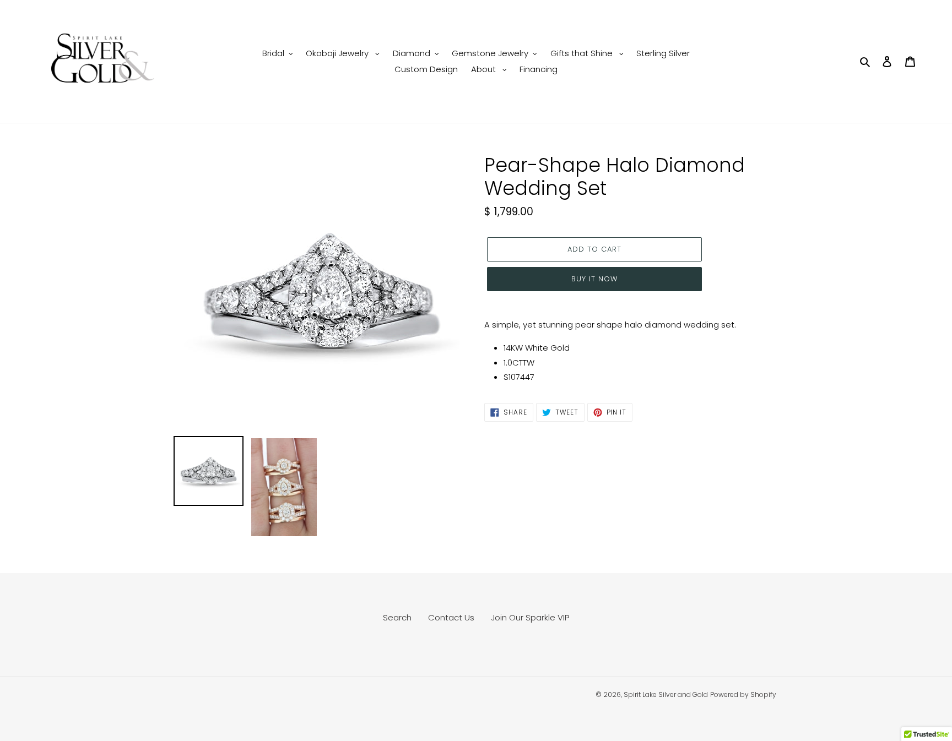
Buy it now (594, 279)
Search (397, 617)
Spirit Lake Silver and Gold (666, 694)
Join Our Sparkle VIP (530, 617)
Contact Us (451, 617)
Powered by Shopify (743, 694)
